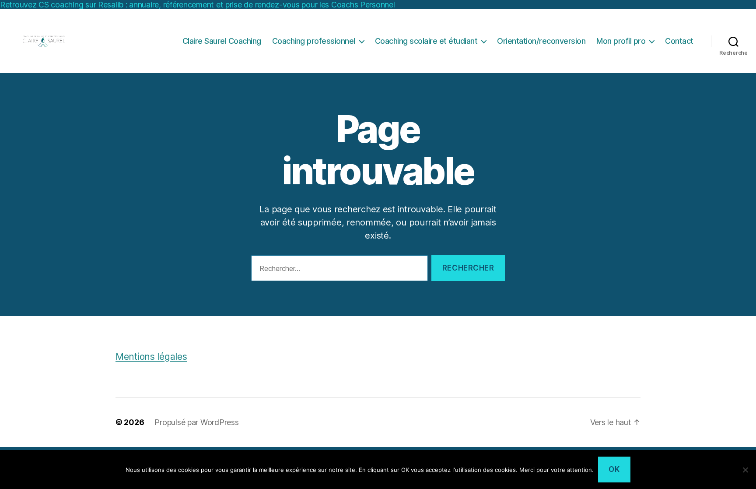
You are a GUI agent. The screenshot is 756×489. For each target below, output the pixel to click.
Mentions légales (151, 356)
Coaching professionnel (313, 41)
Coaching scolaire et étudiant (426, 41)
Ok (614, 469)
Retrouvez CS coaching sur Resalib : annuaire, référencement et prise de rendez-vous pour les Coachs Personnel (197, 4)
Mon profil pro (620, 41)
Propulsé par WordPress (196, 422)
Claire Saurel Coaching (221, 41)
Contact (679, 41)
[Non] (745, 469)
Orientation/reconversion (541, 41)
